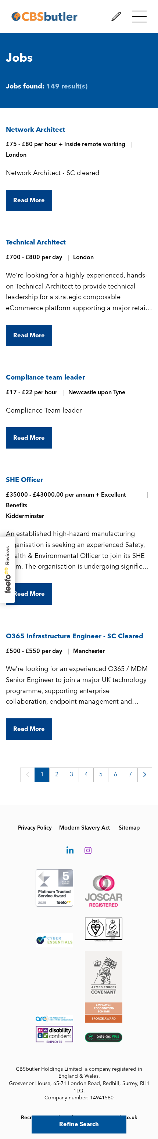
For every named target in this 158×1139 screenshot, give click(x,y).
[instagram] (88, 851)
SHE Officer (24, 480)
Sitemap (129, 827)
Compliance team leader (45, 377)
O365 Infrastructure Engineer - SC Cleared (74, 636)
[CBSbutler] (44, 17)
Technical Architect (36, 242)
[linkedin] (70, 851)
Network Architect (35, 130)
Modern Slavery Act (84, 827)
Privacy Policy (35, 827)
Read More (29, 200)
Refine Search (79, 1124)
